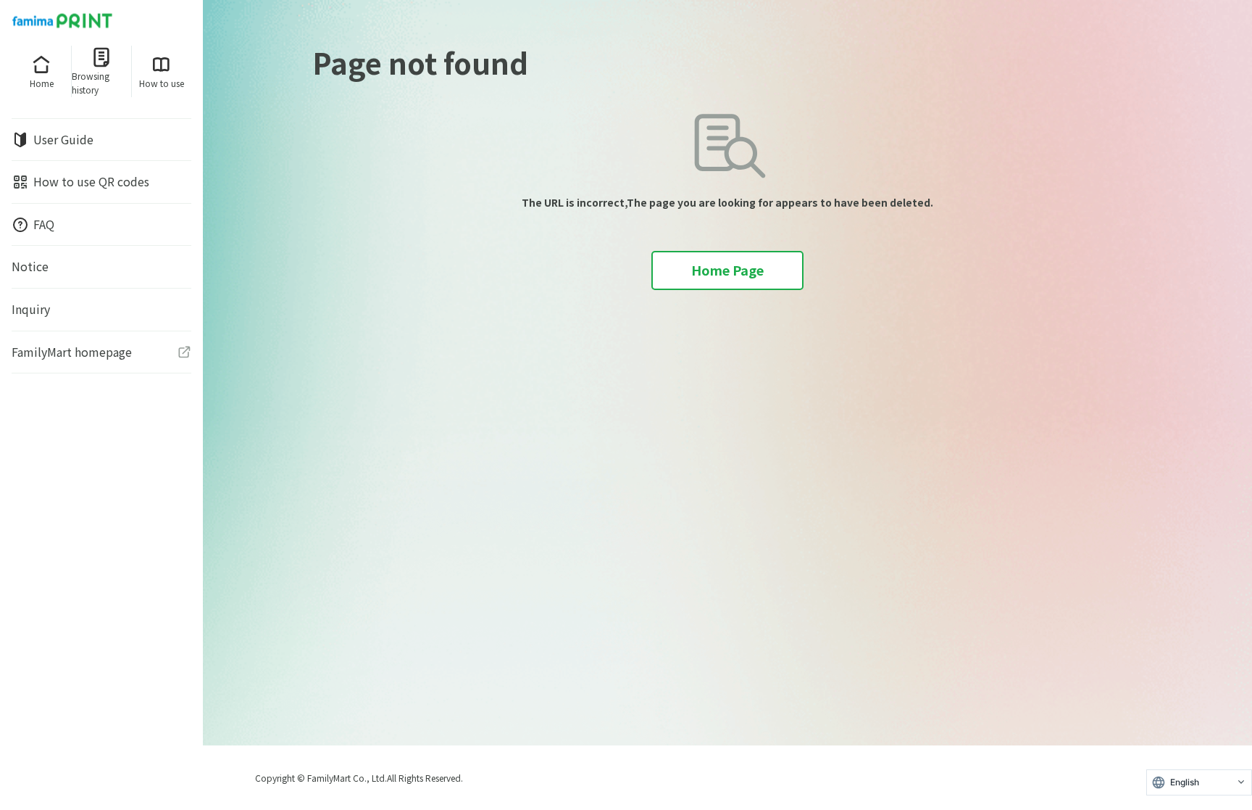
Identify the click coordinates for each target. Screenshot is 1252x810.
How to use (161, 83)
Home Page (727, 269)
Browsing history (90, 83)
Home (42, 83)
